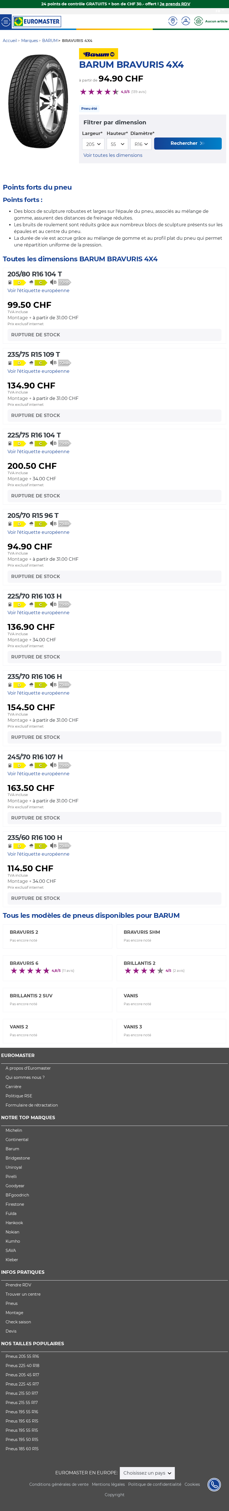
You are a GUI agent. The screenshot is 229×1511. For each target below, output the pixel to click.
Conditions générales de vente (59, 1484)
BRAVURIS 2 (24, 932)
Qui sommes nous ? (25, 1077)
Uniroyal (14, 1167)
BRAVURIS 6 (24, 963)
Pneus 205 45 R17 (22, 1374)
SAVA (11, 1250)
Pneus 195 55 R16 (22, 1411)
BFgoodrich (17, 1195)
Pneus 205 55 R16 (22, 1356)
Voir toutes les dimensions (113, 155)
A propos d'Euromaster (28, 1068)
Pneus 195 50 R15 (22, 1439)
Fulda (11, 1213)
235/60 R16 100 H (35, 838)
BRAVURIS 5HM (142, 932)
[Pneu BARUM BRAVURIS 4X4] (38, 101)
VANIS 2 (19, 1027)
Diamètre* (142, 133)
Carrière (13, 1086)
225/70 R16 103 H (34, 596)
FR (218, 11)
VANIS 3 (133, 1027)
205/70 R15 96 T (33, 515)
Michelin (14, 1130)
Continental (17, 1139)
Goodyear (15, 1185)
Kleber (12, 1259)
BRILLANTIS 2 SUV (31, 995)
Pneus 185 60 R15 (22, 1448)
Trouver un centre (23, 1294)
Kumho (13, 1241)
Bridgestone (18, 1158)
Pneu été (89, 108)
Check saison (18, 1321)
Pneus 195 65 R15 (22, 1421)
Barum (12, 1148)
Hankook (14, 1222)
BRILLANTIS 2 (139, 963)
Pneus (12, 1303)
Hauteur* (117, 133)
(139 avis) (138, 92)
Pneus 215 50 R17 (22, 1393)
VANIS (131, 995)
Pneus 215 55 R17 (22, 1402)
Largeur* (92, 133)
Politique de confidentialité (154, 1484)
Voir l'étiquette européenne (39, 290)
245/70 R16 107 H (35, 757)
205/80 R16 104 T (35, 274)
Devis (11, 1331)
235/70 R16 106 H (35, 676)
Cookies (192, 1484)
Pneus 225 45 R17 (22, 1384)
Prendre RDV (18, 1285)
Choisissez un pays (144, 1473)
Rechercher (185, 143)
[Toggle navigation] (6, 21)
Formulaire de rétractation (32, 1105)
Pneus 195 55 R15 (22, 1430)
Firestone (15, 1204)
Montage (14, 1312)
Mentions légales (108, 1484)
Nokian (12, 1232)
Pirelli (11, 1176)
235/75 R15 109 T (34, 354)
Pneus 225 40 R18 (22, 1365)
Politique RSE (19, 1095)
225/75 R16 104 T (34, 435)
